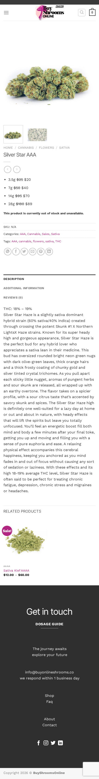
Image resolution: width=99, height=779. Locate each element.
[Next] (88, 76)
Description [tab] (13, 279)
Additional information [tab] (23, 288)
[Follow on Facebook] (38, 743)
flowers (38, 241)
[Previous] (11, 76)
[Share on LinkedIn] (49, 251)
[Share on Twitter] (24, 251)
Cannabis (26, 147)
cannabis (25, 241)
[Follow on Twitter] (53, 743)
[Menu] (6, 12)
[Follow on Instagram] (46, 743)
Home (8, 147)
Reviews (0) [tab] (13, 297)
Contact (49, 725)
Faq (49, 701)
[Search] (81, 12)
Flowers (46, 147)
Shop (49, 695)
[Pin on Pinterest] (41, 251)
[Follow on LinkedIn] (60, 743)
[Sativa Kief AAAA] (25, 540)
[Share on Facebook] (16, 251)
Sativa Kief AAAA (16, 570)
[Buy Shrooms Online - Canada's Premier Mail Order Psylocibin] (49, 13)
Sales (46, 234)
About (49, 719)
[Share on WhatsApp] (8, 251)
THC (58, 241)
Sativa (64, 147)
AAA (23, 234)
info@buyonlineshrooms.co (49, 672)
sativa (49, 241)
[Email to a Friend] (32, 251)
